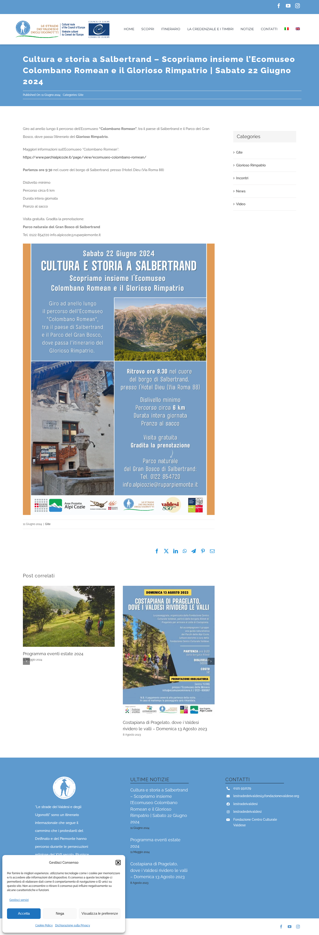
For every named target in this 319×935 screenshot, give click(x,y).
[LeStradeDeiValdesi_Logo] (62, 21)
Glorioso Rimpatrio (251, 165)
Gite (80, 95)
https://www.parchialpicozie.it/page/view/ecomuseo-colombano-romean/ (84, 157)
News (240, 191)
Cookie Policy (44, 925)
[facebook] (278, 6)
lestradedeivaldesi (247, 811)
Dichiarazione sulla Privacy (72, 925)
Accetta (24, 913)
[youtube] (288, 6)
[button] (118, 862)
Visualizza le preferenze (100, 913)
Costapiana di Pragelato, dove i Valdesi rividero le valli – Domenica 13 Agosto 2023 (159, 870)
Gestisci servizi (19, 900)
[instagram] (297, 6)
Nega (60, 913)
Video (240, 204)
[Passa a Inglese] (298, 29)
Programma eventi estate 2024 (53, 653)
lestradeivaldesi (245, 804)
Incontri (242, 178)
